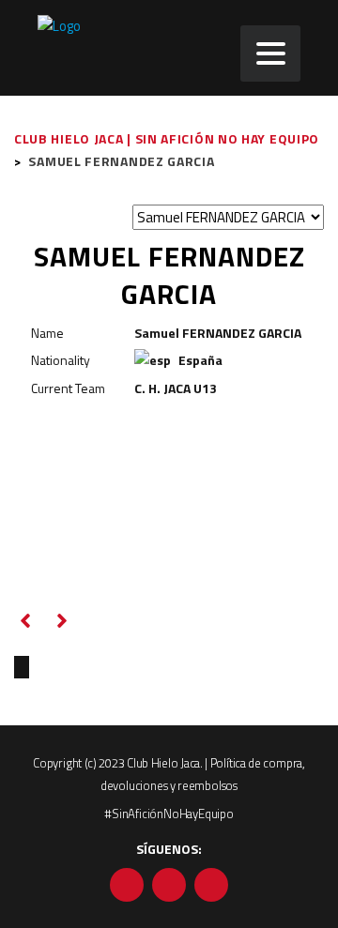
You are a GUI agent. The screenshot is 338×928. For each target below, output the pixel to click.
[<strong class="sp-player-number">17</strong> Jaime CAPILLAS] (64, 666)
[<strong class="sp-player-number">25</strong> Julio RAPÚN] (21, 666)
